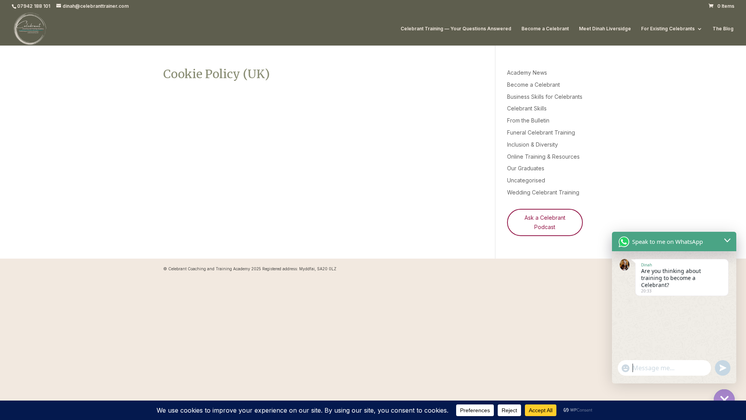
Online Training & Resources (543, 156)
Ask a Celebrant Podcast (545, 222)
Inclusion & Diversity (532, 144)
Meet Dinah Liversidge (605, 29)
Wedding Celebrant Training (543, 192)
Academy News (527, 72)
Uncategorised (526, 180)
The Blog (723, 29)
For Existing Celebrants (668, 29)
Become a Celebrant (545, 29)
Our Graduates (525, 168)
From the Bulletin (528, 120)
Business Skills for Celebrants (544, 96)
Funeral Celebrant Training (541, 132)
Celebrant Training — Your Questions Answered (456, 29)
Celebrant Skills (527, 108)
